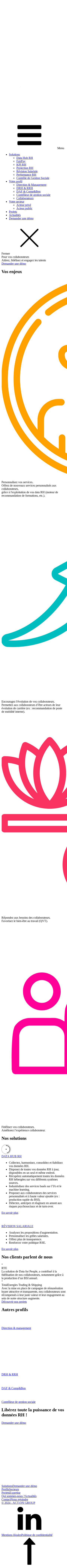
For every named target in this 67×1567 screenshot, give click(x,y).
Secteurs (14, 1489)
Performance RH (26, 174)
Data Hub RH (24, 157)
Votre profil (15, 181)
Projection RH (24, 168)
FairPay (20, 161)
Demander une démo (21, 218)
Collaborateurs (25, 198)
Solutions (14, 154)
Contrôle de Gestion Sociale (32, 178)
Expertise (14, 1492)
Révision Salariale (27, 171)
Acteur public (24, 208)
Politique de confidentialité (36, 1535)
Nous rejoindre (19, 1499)
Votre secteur (16, 201)
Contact (6, 1499)
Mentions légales (11, 1535)
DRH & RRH (24, 188)
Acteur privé (23, 205)
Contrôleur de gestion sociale (33, 194)
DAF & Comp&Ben (28, 191)
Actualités (15, 215)
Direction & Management (31, 184)
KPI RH (21, 164)
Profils (5, 1489)
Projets (13, 211)
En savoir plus (9, 1212)
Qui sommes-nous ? (13, 1496)
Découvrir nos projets (14, 1301)
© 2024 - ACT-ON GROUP (18, 1502)
